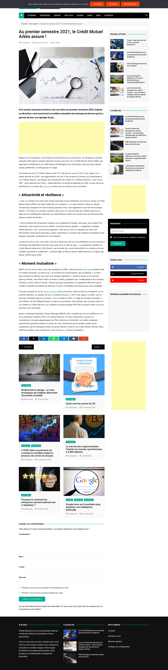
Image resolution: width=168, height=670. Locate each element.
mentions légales (37, 648)
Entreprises (45, 15)
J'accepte (97, 4)
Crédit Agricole (49, 291)
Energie (57, 15)
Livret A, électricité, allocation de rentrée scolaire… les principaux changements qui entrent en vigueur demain (136, 92)
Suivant (97, 347)
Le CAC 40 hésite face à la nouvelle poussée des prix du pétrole (137, 54)
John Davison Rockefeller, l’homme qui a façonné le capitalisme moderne (135, 168)
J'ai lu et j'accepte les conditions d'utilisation (129, 237)
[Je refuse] (165, 4)
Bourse (80, 15)
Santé (89, 15)
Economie (32, 15)
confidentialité (34, 653)
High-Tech (68, 15)
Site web (22, 577)
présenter (47, 186)
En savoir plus (130, 4)
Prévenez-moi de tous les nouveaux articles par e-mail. (42, 593)
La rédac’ (111, 631)
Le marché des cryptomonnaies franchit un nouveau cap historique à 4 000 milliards (84, 449)
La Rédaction (25, 43)
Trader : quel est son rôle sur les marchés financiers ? (136, 42)
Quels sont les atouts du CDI (80, 403)
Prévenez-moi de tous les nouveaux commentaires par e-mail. (45, 588)
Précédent (28, 347)
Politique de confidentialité (118, 647)
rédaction (25, 651)
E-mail (22, 567)
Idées (98, 15)
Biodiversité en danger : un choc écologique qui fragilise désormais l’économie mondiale (39, 393)
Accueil (24, 24)
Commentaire (25, 534)
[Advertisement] (62, 138)
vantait (89, 269)
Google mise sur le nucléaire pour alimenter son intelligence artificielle (83, 507)
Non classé (33, 24)
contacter (52, 645)
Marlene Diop (28, 399)
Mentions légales (115, 641)
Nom (21, 557)
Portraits (108, 15)
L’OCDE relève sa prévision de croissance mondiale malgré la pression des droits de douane (37, 453)
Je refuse (113, 4)
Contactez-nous (114, 636)
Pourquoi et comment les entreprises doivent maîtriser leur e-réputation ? (38, 502)
